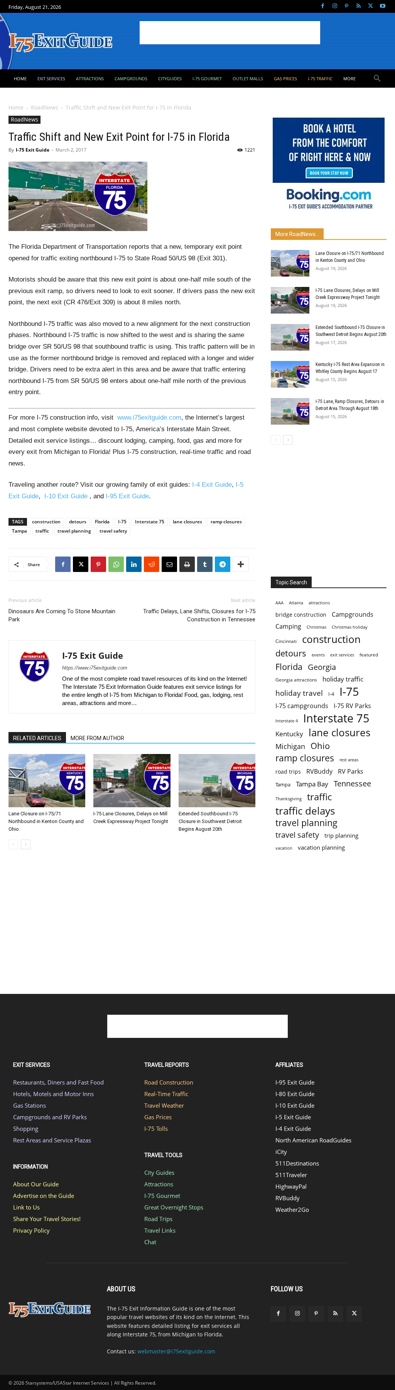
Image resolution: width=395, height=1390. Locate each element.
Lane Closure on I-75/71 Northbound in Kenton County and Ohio (46, 821)
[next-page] (25, 844)
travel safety (113, 531)
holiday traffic (342, 679)
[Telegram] (222, 564)
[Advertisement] (230, 32)
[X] (370, 6)
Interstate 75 (149, 521)
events (318, 655)
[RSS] (358, 6)
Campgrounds (352, 615)
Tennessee (352, 783)
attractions (319, 603)
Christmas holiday (350, 627)
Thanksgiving (288, 798)
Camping (288, 626)
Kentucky (289, 734)
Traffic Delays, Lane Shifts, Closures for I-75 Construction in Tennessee (199, 615)
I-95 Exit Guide (127, 496)
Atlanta (296, 603)
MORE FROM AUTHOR (97, 738)
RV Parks (350, 772)
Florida (102, 521)
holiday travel (299, 693)
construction (46, 521)
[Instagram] (335, 6)
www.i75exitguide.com (149, 417)
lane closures (187, 521)
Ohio (320, 746)
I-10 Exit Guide (66, 496)
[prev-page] (13, 844)
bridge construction (300, 614)
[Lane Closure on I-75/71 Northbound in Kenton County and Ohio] (46, 780)
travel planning (74, 531)
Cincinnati (286, 641)
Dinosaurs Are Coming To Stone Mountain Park (61, 615)
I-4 (331, 693)
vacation (283, 848)
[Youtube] (382, 6)
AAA (279, 603)
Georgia (322, 667)
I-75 (122, 521)
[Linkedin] (134, 564)
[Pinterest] (347, 6)
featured (369, 654)
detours (77, 521)
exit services (342, 655)
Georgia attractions (296, 679)
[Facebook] (323, 6)
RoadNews (44, 107)
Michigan (290, 746)
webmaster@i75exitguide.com (176, 1351)
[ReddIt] (151, 564)
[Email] (169, 564)
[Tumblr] (205, 564)
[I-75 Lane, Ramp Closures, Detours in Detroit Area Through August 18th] (290, 411)
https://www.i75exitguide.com (94, 668)
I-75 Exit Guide (32, 150)
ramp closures (226, 521)
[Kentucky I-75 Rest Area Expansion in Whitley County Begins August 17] (290, 374)
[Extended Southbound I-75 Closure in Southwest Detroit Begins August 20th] (217, 780)
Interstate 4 (286, 721)
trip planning (341, 835)
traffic (42, 531)
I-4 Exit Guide (212, 484)
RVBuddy (319, 772)
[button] (377, 78)
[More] (241, 564)
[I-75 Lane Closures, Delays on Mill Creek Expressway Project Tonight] (131, 780)
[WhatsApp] (116, 564)
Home (16, 107)
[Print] (187, 564)
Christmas (316, 627)
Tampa (19, 531)
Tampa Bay (312, 784)
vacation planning (321, 847)
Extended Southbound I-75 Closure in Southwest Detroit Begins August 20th (210, 821)
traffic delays (305, 811)
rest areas (348, 759)
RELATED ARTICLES (37, 738)
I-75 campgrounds (301, 706)
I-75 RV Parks (352, 706)
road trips (288, 771)
